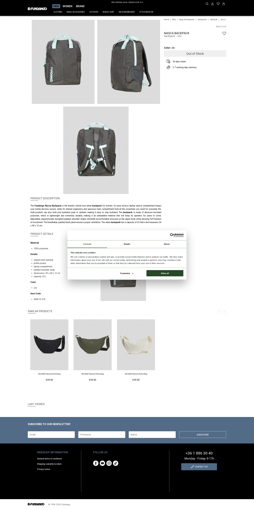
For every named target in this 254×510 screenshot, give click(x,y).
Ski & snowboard (127, 12)
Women (67, 6)
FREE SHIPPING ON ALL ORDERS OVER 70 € (127, 2)
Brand (80, 6)
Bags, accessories (76, 12)
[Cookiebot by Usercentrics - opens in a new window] (172, 235)
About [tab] (167, 244)
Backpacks (202, 19)
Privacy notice (43, 469)
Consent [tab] (87, 244)
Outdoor (93, 12)
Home (166, 19)
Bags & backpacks (186, 19)
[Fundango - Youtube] (102, 463)
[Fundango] (37, 8)
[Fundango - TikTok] (115, 463)
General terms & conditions (49, 458)
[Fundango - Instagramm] (109, 463)
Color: (167, 47)
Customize (125, 273)
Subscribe (203, 434)
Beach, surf (108, 12)
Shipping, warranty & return (49, 464)
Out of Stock (195, 54)
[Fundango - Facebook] (95, 463)
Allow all (165, 273)
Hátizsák (213, 19)
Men (56, 6)
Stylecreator (146, 12)
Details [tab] (127, 244)
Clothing (58, 12)
